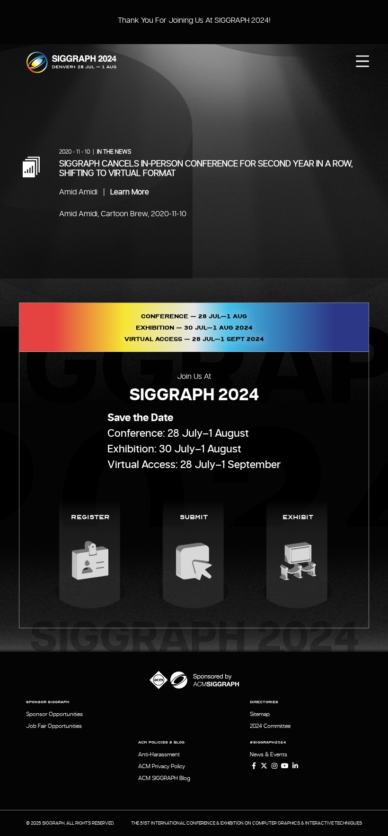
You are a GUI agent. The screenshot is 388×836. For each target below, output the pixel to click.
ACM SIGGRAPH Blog (164, 778)
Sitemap (260, 714)
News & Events (268, 754)
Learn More (129, 192)
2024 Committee (270, 726)
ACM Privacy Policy (161, 766)
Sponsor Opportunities (54, 714)
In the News (114, 152)
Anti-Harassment (159, 754)
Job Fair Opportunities (54, 726)
